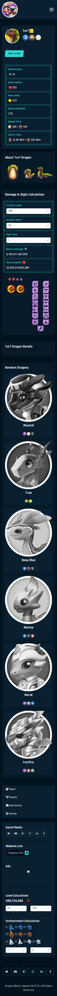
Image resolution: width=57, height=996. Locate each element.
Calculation (15, 805)
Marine (28, 627)
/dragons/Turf (16, 852)
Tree (28, 493)
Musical (28, 425)
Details (13, 797)
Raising (12, 813)
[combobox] (28, 211)
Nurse (29, 695)
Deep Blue (28, 560)
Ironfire (28, 762)
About (12, 789)
